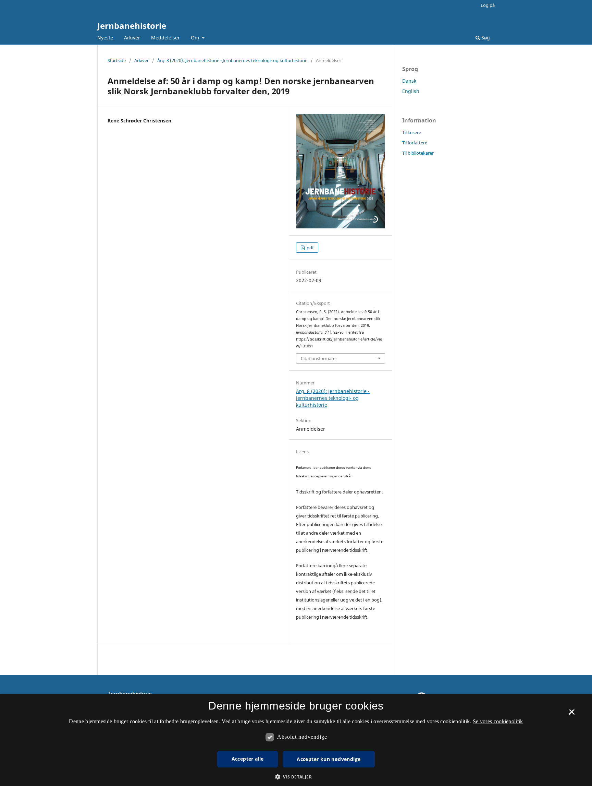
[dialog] (296, 740)
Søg (485, 37)
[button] (296, 777)
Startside (117, 60)
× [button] (572, 714)
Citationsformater (319, 358)
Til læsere (411, 132)
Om (195, 37)
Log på (488, 5)
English (410, 91)
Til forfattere (414, 143)
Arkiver (132, 37)
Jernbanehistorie (131, 25)
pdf (309, 248)
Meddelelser (165, 37)
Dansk (409, 81)
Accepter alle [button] (248, 758)
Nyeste (105, 37)
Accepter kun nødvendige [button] (328, 759)
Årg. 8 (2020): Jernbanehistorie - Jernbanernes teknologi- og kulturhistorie (232, 60)
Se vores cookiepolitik (498, 721)
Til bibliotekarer (418, 153)
